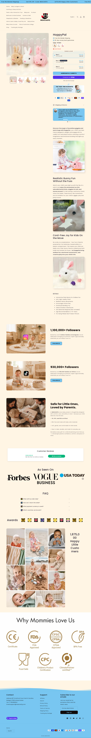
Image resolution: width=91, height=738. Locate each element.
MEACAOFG (47, 735)
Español (10, 731)
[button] (77, 17)
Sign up (69, 712)
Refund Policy (44, 705)
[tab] (67, 121)
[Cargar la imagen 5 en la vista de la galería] (42, 80)
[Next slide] (83, 479)
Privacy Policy (44, 703)
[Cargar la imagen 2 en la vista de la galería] (20, 80)
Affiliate (42, 698)
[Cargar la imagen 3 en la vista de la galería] (28, 80)
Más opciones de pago (68, 80)
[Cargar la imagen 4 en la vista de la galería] (35, 80)
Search (42, 701)
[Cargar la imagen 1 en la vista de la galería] (13, 80)
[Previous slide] (8, 479)
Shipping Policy (44, 711)
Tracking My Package (46, 713)
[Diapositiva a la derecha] (47, 80)
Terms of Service (45, 708)
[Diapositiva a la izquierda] (8, 80)
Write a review (56, 456)
